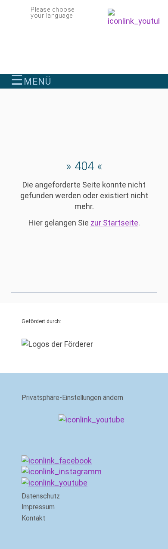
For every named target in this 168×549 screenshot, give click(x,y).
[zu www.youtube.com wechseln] (54, 482)
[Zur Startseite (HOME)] (84, 49)
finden (152, 80)
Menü (31, 81)
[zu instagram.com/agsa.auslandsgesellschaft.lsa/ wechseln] (62, 471)
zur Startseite (114, 222)
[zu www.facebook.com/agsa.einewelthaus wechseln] (57, 460)
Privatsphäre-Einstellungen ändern (72, 398)
